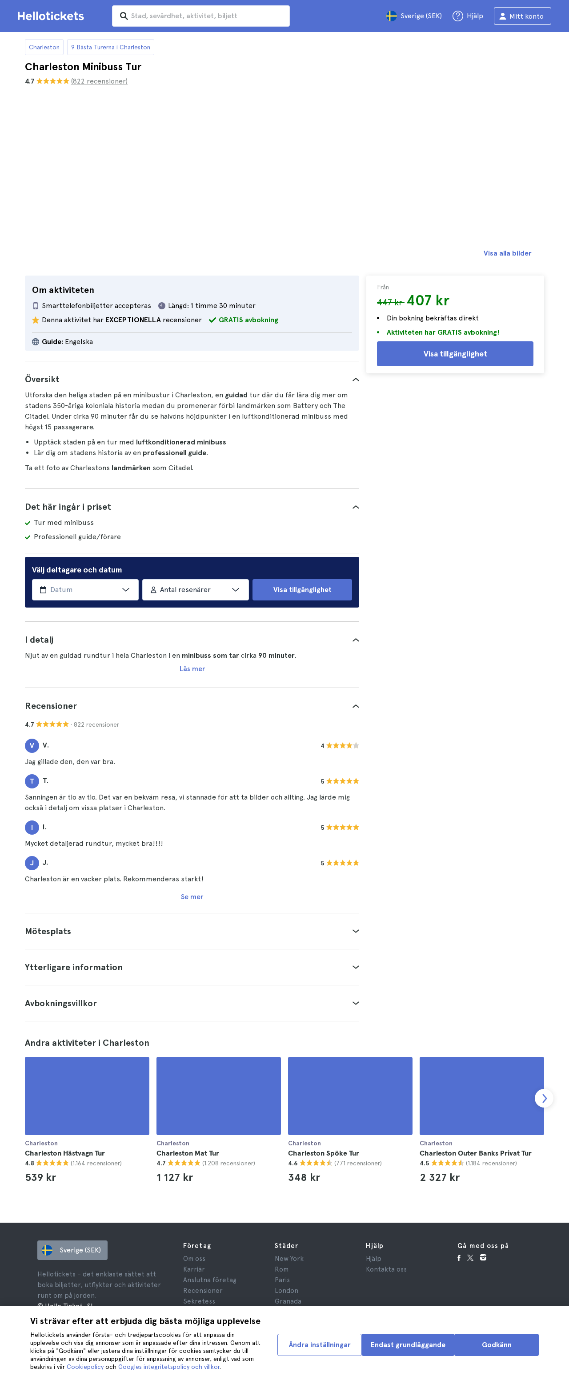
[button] (192, 379)
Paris (282, 1280)
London (286, 1291)
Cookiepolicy (85, 1366)
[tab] (192, 379)
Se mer (192, 896)
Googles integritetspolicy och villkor (169, 1366)
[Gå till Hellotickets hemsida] (52, 16)
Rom (282, 1269)
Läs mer (192, 668)
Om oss (194, 1259)
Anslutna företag (209, 1280)
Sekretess (199, 1301)
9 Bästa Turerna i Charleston (110, 47)
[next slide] (544, 1098)
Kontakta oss (386, 1269)
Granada (288, 1301)
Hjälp (373, 1259)
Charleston (44, 47)
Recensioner (203, 1291)
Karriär (194, 1269)
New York (289, 1259)
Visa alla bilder (508, 253)
